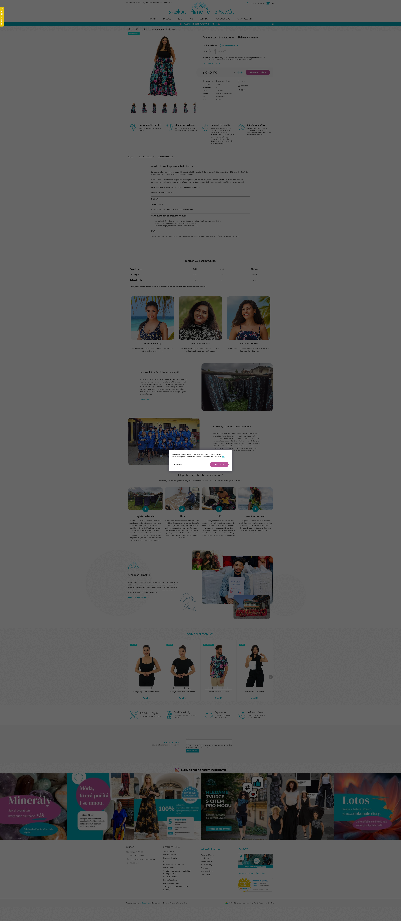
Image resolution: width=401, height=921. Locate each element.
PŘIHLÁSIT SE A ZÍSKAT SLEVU (215, 472)
